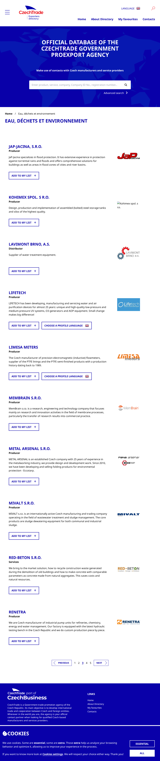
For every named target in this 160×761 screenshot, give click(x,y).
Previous (63, 662)
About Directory (102, 19)
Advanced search (114, 93)
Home (82, 19)
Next (99, 662)
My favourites (128, 19)
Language (128, 8)
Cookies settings (52, 754)
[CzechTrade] (38, 13)
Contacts (149, 19)
